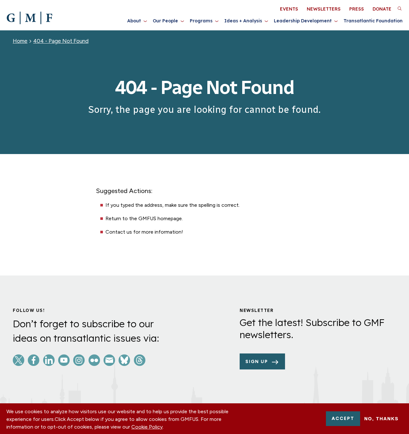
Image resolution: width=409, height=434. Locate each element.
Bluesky (124, 360)
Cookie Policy (147, 427)
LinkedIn (49, 360)
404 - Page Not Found (61, 41)
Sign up (256, 361)
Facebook (33, 360)
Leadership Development (303, 21)
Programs (201, 21)
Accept (343, 418)
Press (356, 9)
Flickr (94, 360)
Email (109, 360)
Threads (139, 360)
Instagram (79, 360)
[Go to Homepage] (29, 18)
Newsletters (324, 9)
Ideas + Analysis (243, 21)
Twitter (18, 360)
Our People (165, 21)
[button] (399, 8)
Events (289, 9)
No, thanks (381, 418)
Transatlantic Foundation (373, 21)
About (134, 21)
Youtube (64, 360)
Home (20, 41)
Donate (382, 9)
